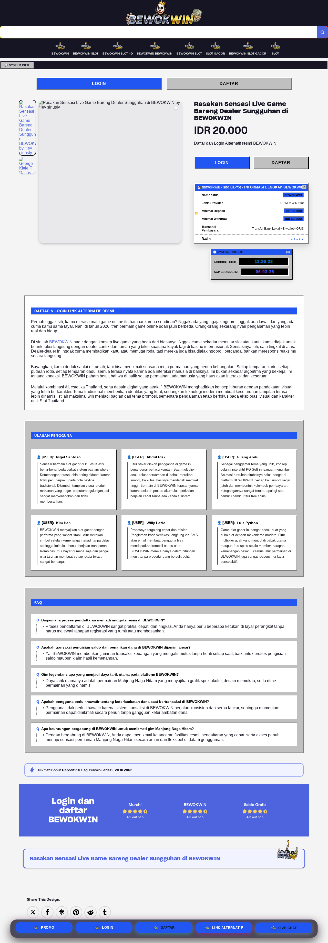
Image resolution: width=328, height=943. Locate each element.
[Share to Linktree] (62, 912)
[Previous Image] (43, 173)
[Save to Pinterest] (76, 912)
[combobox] (158, 32)
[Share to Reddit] (90, 912)
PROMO (47, 928)
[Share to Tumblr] (105, 912)
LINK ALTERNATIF (227, 927)
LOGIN (99, 83)
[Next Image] (177, 173)
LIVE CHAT (287, 927)
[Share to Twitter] (33, 912)
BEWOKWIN (61, 342)
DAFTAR (229, 83)
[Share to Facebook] (47, 912)
